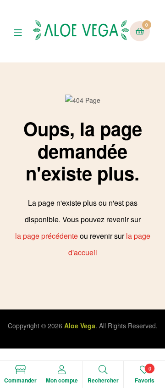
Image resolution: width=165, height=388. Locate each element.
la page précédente (46, 236)
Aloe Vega (79, 325)
